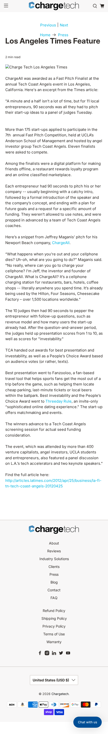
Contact (54, 590)
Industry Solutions (54, 559)
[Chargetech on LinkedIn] (54, 654)
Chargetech (60, 694)
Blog (54, 582)
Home (45, 35)
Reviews (54, 551)
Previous (48, 25)
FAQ (54, 598)
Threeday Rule (58, 401)
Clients (54, 566)
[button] (87, 722)
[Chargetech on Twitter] (61, 654)
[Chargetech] (54, 6)
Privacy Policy (54, 626)
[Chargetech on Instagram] (47, 654)
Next (64, 25)
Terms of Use (54, 634)
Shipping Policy (54, 618)
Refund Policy (54, 610)
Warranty (54, 642)
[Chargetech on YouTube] (68, 654)
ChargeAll (61, 242)
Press (63, 35)
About (54, 543)
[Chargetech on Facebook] (40, 654)
